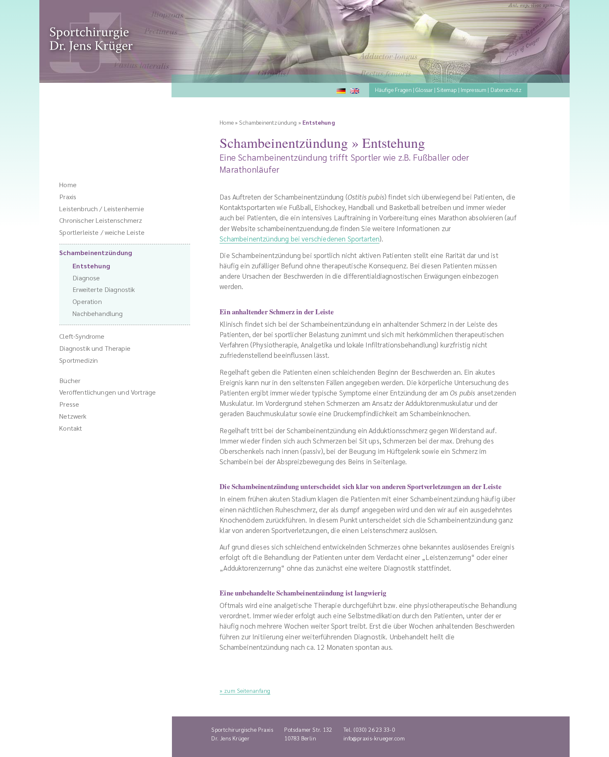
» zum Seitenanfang (245, 690)
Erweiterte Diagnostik (103, 289)
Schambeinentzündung (95, 252)
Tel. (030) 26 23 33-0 (369, 729)
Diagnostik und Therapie (94, 348)
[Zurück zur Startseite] (91, 50)
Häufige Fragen (393, 89)
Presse (69, 404)
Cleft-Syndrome (81, 336)
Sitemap (447, 89)
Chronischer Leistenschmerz (100, 220)
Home (68, 184)
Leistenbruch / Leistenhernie (101, 208)
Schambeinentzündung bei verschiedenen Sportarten (299, 238)
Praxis (67, 196)
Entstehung (91, 265)
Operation (87, 301)
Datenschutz (506, 89)
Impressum (473, 89)
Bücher (69, 380)
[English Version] (357, 89)
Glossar (424, 89)
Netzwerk (72, 416)
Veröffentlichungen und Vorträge (107, 392)
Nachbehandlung (97, 313)
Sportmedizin (78, 360)
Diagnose (86, 277)
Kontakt (70, 428)
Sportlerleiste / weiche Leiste (102, 232)
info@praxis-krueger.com (374, 738)
